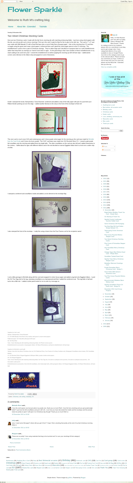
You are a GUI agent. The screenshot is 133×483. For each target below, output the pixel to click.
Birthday (66, 460)
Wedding (8, 470)
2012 (105, 205)
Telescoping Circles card (82, 468)
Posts (105, 146)
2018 (105, 189)
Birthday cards (107, 109)
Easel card (47, 463)
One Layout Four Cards (78, 465)
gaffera (70, 477)
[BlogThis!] (30, 394)
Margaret (15, 433)
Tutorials (43, 26)
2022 (105, 178)
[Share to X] (32, 394)
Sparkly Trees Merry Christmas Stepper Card (114, 259)
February (108, 318)
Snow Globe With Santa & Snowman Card (112, 272)
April (106, 312)
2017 (105, 192)
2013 (105, 202)
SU (33, 396)
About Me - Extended (26, 26)
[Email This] (29, 394)
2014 (105, 200)
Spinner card (58, 468)
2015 (105, 197)
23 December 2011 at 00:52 (20, 439)
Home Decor (38, 465)
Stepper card (69, 468)
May (106, 310)
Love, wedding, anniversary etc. (112, 116)
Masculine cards (108, 119)
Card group (108, 460)
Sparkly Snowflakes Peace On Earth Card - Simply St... (113, 285)
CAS (89, 460)
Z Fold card (16, 470)
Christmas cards (108, 112)
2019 (105, 186)
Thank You (104, 468)
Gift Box (119, 463)
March (107, 315)
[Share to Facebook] (34, 394)
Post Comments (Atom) (23, 450)
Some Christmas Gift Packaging (114, 223)
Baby (34, 460)
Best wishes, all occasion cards (112, 107)
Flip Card (82, 463)
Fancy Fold (72, 463)
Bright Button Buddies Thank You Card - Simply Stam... (114, 213)
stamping (28, 396)
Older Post (91, 446)
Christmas (16, 396)
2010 (105, 324)
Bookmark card (80, 460)
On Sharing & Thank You (112, 216)
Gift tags (18, 465)
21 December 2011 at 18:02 (20, 427)
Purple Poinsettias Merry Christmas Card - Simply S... (113, 268)
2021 (105, 181)
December (108, 210)
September (108, 299)
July (106, 304)
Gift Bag (110, 463)
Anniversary (9, 460)
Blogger (83, 477)
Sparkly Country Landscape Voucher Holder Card (113, 220)
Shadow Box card (27, 468)
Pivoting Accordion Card (105, 465)
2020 (105, 184)
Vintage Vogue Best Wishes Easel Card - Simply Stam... (114, 252)
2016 (105, 194)
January (107, 320)
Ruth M (114, 35)
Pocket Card (116, 465)
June (106, 307)
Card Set (98, 460)
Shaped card (40, 468)
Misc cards (106, 121)
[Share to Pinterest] (36, 394)
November (108, 294)
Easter (56, 463)
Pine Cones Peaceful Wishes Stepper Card (113, 235)
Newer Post (11, 446)
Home (10, 26)
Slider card (50, 467)
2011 (105, 208)
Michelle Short (17, 405)
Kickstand (47, 465)
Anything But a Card (23, 460)
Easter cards (107, 114)
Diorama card (37, 463)
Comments (107, 150)
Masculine (56, 465)
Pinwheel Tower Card (91, 465)
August (107, 302)
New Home (67, 465)
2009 (105, 326)
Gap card (102, 463)
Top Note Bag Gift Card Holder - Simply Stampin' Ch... (114, 227)
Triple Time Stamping (119, 468)
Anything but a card (109, 105)
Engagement (64, 463)
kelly (13, 420)
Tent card (94, 468)
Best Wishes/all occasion (48, 460)
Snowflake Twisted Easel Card (113, 256)
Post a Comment (15, 443)
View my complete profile (108, 67)
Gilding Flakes (28, 465)
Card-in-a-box (121, 460)
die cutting (22, 396)
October (107, 296)
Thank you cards (108, 123)
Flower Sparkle (35, 9)
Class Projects (26, 463)
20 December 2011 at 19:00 (20, 414)
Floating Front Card (92, 463)
